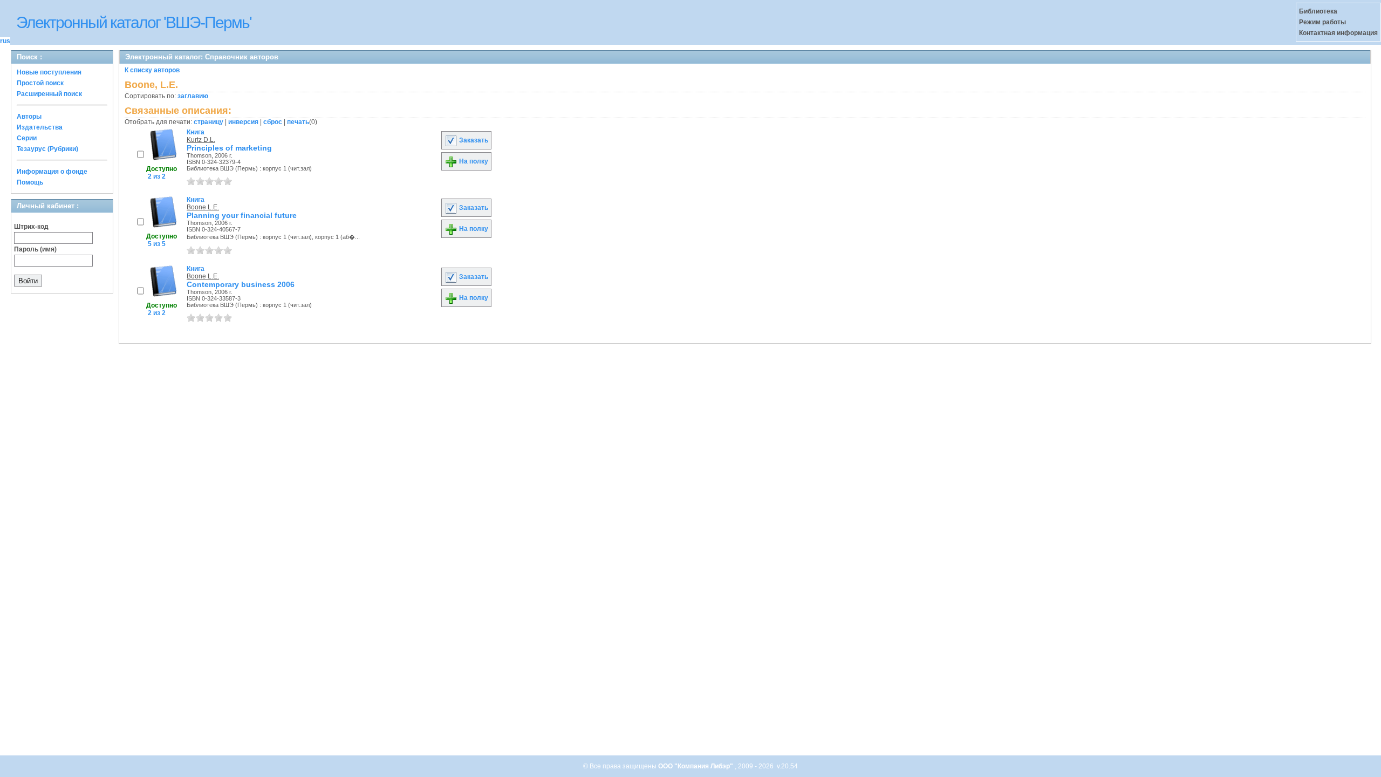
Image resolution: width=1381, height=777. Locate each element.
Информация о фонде (52, 171)
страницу (208, 122)
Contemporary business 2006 (241, 284)
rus (5, 41)
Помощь (30, 182)
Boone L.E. (203, 207)
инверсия (243, 122)
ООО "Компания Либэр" (696, 766)
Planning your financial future (242, 215)
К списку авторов (152, 70)
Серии (27, 138)
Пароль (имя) (35, 249)
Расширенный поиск (49, 94)
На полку (472, 161)
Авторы (29, 116)
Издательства (40, 127)
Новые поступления (49, 72)
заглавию (192, 96)
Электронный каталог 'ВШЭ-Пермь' (133, 22)
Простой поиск (40, 83)
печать (298, 122)
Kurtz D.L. (201, 140)
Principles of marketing (229, 148)
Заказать (472, 140)
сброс (272, 122)
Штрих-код (31, 226)
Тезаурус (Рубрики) (47, 149)
